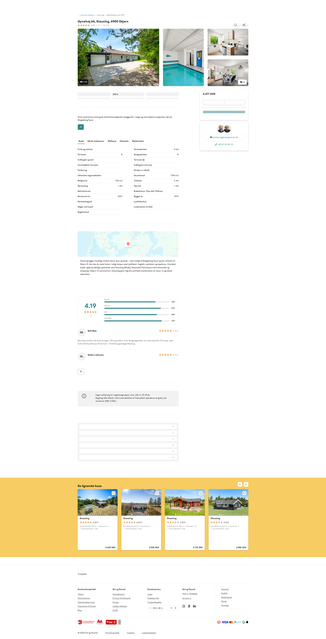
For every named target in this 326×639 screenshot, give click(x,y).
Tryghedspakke (154, 602)
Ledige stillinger (120, 606)
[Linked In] (194, 606)
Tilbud (81, 594)
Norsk (224, 601)
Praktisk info (153, 598)
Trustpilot (82, 574)
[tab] (88, 514)
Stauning (100, 15)
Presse (116, 602)
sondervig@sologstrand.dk (225, 137)
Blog (80, 610)
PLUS (115, 610)
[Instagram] (183, 606)
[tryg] (112, 624)
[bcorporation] (120, 624)
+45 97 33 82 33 (225, 144)
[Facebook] (189, 606)
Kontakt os (186, 598)
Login (149, 594)
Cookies (130, 632)
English (224, 593)
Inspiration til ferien (87, 606)
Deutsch (225, 589)
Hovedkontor (119, 594)
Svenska (225, 605)
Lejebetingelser (149, 632)
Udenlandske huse (86, 602)
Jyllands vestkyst (87, 15)
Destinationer (84, 598)
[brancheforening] (86, 624)
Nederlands (226, 597)
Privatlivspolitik (112, 632)
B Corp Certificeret (122, 598)
